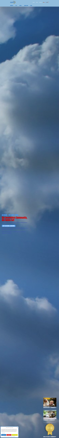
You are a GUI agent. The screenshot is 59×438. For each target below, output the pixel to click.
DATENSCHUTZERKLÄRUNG (9, 436)
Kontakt (37, 2)
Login (31, 5)
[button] (17, 427)
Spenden (34, 2)
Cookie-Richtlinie (5, 436)
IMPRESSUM (14, 436)
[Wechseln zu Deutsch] (43, 2)
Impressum (40, 2)
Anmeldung (26, 5)
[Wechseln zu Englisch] (44, 2)
